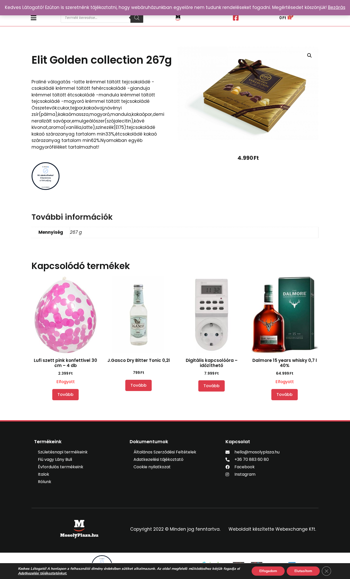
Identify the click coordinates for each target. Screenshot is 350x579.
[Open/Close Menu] (43, 17)
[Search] (136, 18)
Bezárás (336, 7)
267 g (76, 232)
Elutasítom (303, 571)
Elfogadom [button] (268, 571)
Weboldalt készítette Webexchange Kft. (272, 529)
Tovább (65, 394)
